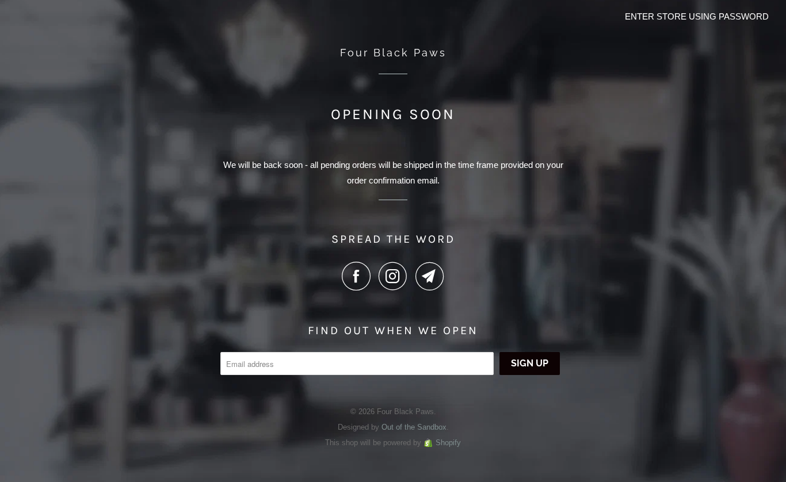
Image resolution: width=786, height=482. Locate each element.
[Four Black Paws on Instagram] (396, 276)
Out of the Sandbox (414, 427)
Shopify (448, 442)
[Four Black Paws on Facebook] (359, 276)
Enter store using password (697, 16)
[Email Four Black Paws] (429, 276)
